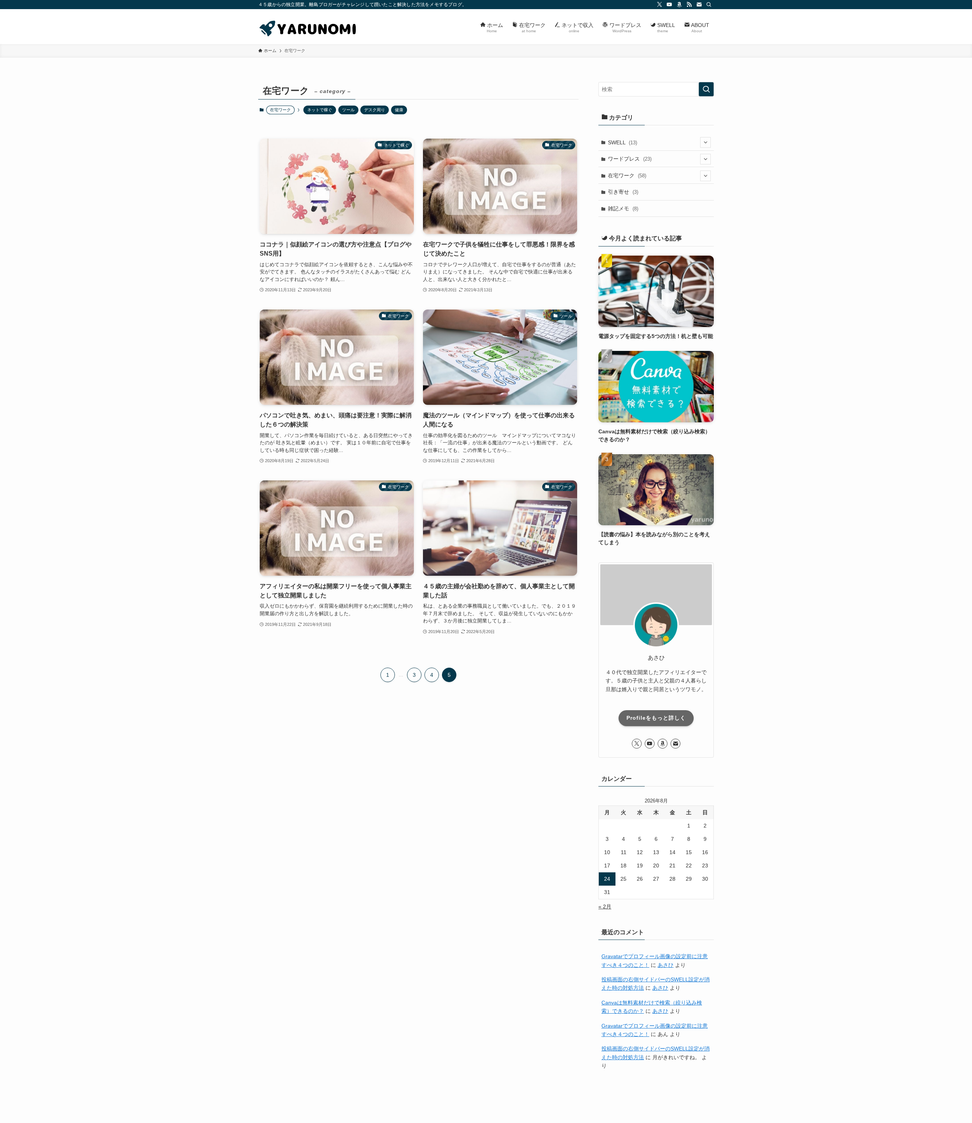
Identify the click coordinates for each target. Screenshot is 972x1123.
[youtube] (669, 4)
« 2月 (604, 906)
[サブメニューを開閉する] (705, 142)
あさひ (666, 965)
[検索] (709, 4)
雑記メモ (623, 208)
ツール (348, 109)
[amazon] (679, 4)
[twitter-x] (659, 4)
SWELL (622, 142)
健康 (399, 109)
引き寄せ (623, 192)
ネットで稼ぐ (319, 109)
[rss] (689, 4)
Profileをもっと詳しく (656, 718)
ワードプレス (630, 159)
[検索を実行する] (706, 89)
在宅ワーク (627, 175)
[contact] (699, 4)
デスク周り (374, 109)
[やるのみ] (309, 26)
